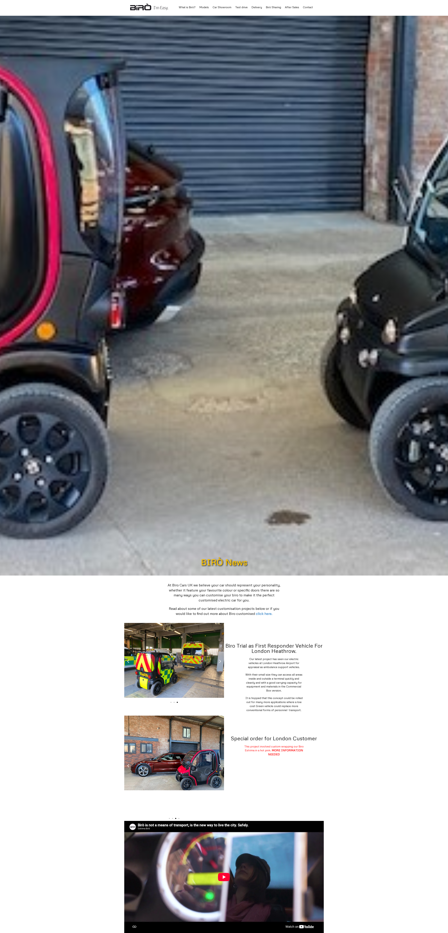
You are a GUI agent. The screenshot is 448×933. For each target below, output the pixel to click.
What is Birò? (187, 7)
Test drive (241, 7)
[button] (171, 702)
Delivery (256, 7)
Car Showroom (222, 7)
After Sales (292, 7)
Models (204, 7)
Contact (308, 7)
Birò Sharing (273, 7)
